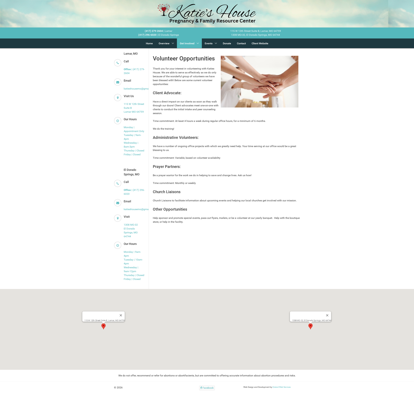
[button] (103, 326)
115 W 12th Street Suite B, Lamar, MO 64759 (255, 30)
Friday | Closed (132, 154)
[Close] (121, 315)
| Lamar (158, 30)
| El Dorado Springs (158, 34)
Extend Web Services (282, 387)
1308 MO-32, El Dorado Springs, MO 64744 (255, 34)
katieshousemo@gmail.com (140, 88)
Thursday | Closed (134, 150)
